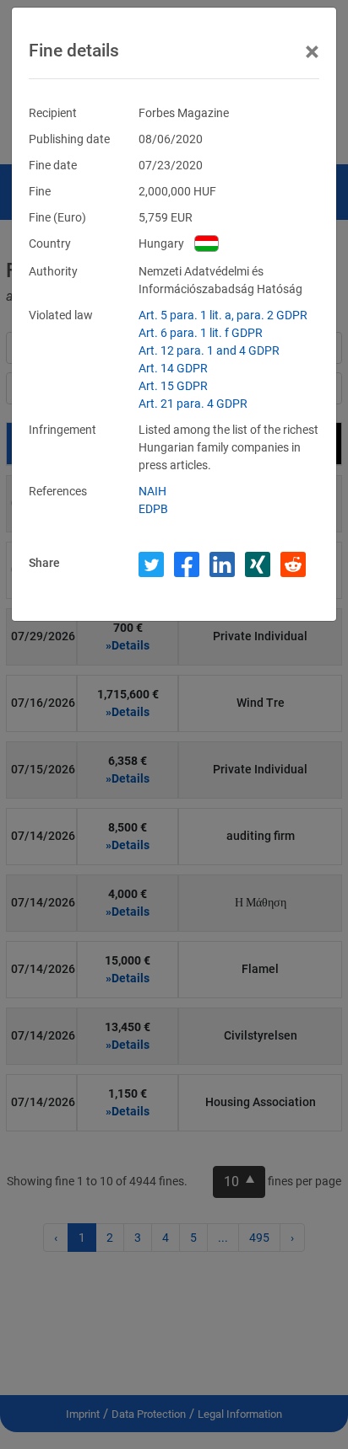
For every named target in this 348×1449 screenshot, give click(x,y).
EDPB (153, 509)
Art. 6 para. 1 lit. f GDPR (201, 333)
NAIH (152, 491)
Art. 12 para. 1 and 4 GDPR (209, 350)
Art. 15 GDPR (173, 386)
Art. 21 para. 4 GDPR (193, 403)
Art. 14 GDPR (173, 368)
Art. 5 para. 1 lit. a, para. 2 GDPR (223, 315)
